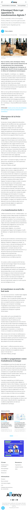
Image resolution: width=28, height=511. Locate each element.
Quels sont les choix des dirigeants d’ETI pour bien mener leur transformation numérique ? (13, 109)
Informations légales (5, 483)
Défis (16, 469)
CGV (2, 485)
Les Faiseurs (4, 470)
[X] (15, 500)
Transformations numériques (9, 5)
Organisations (18, 465)
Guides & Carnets (19, 467)
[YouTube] (17, 500)
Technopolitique (22, 5)
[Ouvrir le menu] (2, 2)
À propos (3, 479)
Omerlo (17, 507)
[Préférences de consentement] (3, 508)
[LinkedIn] (13, 500)
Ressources (3, 472)
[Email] (11, 500)
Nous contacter (4, 481)
